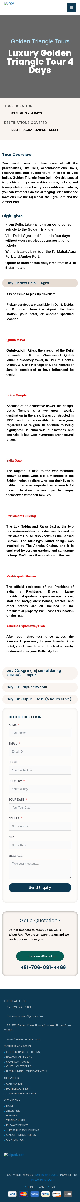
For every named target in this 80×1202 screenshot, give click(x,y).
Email (13, 743)
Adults (14, 818)
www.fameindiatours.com (23, 1039)
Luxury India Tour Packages (26, 1071)
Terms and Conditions (22, 1130)
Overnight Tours (19, 1066)
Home (10, 1106)
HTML (30, 1187)
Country (15, 781)
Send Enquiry (40, 887)
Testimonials (15, 1120)
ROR (52, 1187)
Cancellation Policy (21, 1135)
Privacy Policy (17, 1125)
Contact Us (15, 1140)
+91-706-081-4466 (18, 1006)
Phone (13, 762)
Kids (12, 837)
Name (13, 724)
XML (41, 1187)
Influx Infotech (42, 1180)
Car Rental (14, 1084)
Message (16, 856)
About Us (13, 1111)
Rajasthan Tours (19, 1057)
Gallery (11, 1115)
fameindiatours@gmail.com (24, 1016)
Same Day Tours (17, 1062)
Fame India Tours (46, 1175)
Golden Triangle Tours (23, 1052)
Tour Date (16, 799)
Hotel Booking (17, 1089)
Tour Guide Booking (21, 1093)
